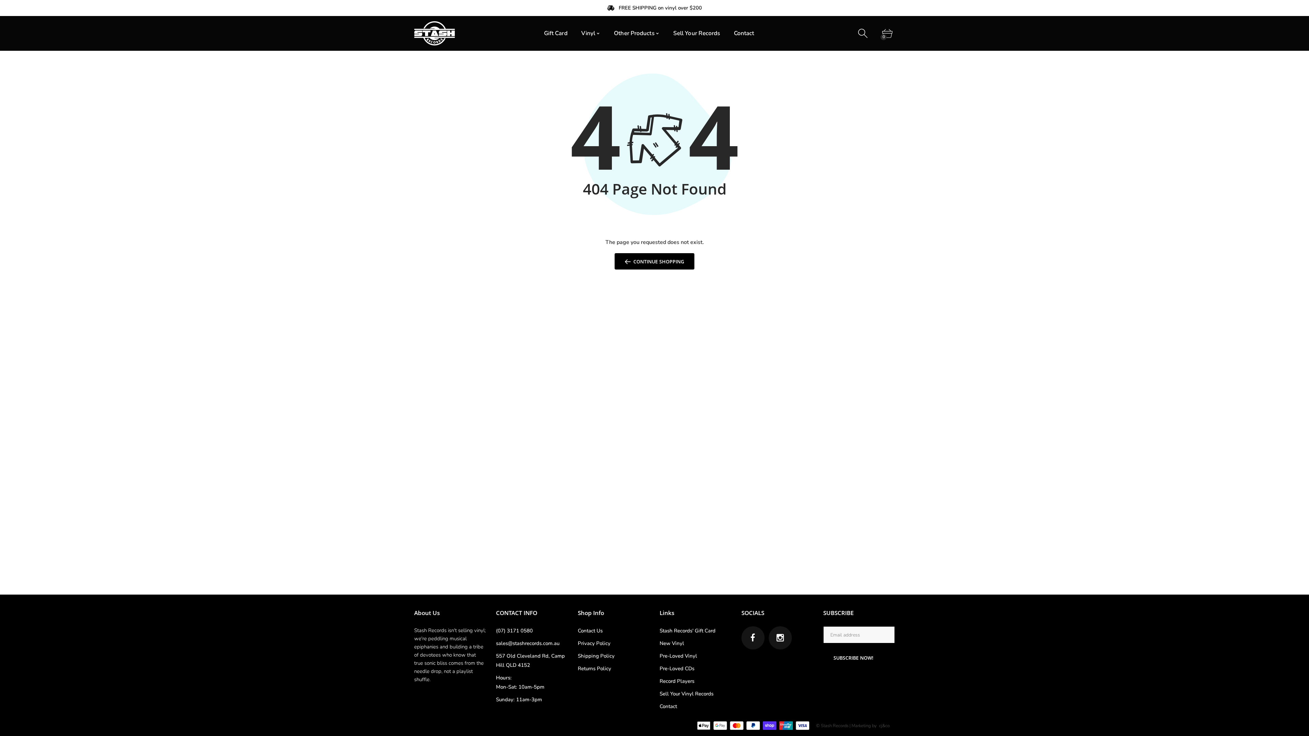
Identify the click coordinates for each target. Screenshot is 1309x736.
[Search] (863, 33)
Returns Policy (594, 668)
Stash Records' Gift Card (688, 630)
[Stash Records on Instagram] (780, 637)
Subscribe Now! (853, 658)
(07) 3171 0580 (514, 630)
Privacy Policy (594, 643)
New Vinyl (672, 643)
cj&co (884, 726)
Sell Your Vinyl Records (686, 693)
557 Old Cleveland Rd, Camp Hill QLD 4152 (530, 661)
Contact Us (590, 630)
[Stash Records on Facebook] (753, 637)
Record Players (677, 681)
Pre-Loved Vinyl (678, 656)
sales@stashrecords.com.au (527, 643)
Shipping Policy (596, 656)
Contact (668, 706)
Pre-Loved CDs (677, 668)
